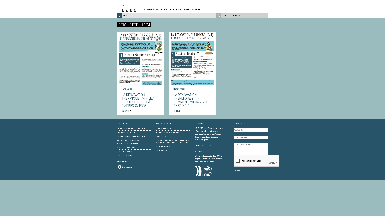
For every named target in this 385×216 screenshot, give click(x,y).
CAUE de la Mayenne (126, 148)
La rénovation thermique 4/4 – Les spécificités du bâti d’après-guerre (138, 100)
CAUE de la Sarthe (125, 151)
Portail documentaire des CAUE (131, 136)
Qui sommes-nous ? (164, 128)
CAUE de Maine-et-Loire (127, 144)
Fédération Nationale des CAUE (131, 128)
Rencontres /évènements (167, 132)
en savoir (126, 111)
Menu (125, 16)
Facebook (127, 166)
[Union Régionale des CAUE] (130, 11)
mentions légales (164, 150)
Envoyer (237, 170)
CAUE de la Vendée (125, 155)
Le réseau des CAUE (233, 16)
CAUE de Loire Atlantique (128, 140)
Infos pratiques (163, 146)
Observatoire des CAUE (127, 132)
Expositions (161, 136)
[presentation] (256, 161)
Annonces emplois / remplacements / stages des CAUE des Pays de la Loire (172, 141)
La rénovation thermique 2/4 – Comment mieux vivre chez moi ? (190, 100)
